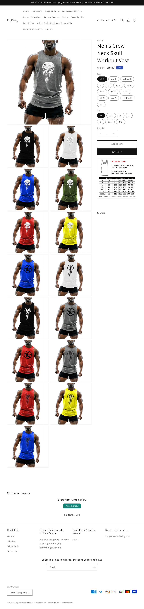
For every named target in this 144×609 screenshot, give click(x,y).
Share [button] (102, 213)
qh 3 (102, 98)
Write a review (72, 505)
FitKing (15, 603)
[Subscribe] (94, 567)
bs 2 (129, 85)
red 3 (113, 98)
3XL (110, 122)
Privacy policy (53, 603)
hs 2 (102, 91)
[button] (51, 11)
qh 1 (102, 79)
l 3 (101, 104)
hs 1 (118, 85)
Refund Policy (13, 546)
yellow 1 (127, 79)
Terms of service (67, 603)
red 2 (124, 91)
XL (101, 115)
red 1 (113, 79)
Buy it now (117, 151)
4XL (120, 122)
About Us (11, 536)
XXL (111, 115)
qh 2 (113, 91)
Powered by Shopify (25, 603)
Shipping (11, 541)
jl (108, 85)
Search (76, 539)
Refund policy (41, 603)
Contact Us (12, 551)
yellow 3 (127, 98)
